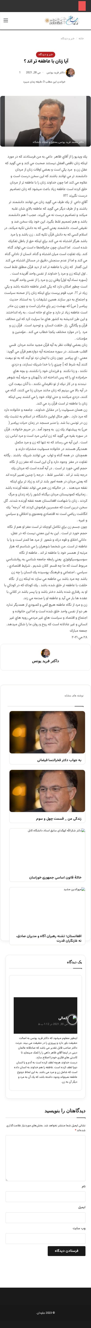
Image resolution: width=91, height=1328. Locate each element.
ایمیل (81, 1207)
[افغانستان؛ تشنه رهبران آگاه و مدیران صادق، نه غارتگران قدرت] (47, 908)
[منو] (6, 22)
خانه (81, 39)
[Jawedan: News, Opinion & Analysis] (62, 20)
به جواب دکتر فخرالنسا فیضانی (59, 760)
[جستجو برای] (85, 22)
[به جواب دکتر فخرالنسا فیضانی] (47, 732)
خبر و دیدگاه (67, 39)
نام (83, 1186)
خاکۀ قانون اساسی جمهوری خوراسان (55, 878)
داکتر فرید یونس (56, 73)
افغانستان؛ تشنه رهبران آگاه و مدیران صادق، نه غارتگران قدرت (49, 938)
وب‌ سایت (79, 1228)
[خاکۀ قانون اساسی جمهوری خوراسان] (47, 849)
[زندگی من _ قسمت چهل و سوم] (47, 791)
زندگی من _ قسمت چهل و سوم (59, 819)
